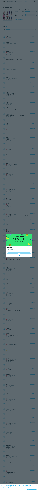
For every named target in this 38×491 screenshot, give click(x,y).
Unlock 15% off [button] (19, 253)
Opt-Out (31, 489)
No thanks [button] (19, 255)
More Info (35, 489)
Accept (28, 489)
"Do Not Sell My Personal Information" (6, 487)
